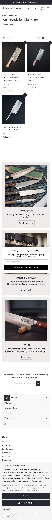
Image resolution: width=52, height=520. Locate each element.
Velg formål (6, 509)
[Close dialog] (47, 249)
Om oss (5, 442)
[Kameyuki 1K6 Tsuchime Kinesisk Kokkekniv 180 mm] (13, 67)
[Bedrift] (26, 320)
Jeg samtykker (26, 503)
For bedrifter (7, 445)
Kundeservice (7, 449)
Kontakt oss (6, 453)
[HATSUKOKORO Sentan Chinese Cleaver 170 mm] (38, 66)
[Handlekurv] (42, 8)
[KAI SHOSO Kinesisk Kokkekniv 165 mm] (13, 117)
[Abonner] (38, 383)
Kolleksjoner (13, 15)
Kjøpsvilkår (6, 460)
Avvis (26, 496)
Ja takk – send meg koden (26, 267)
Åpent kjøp (6, 456)
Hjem (4, 15)
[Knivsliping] (26, 186)
